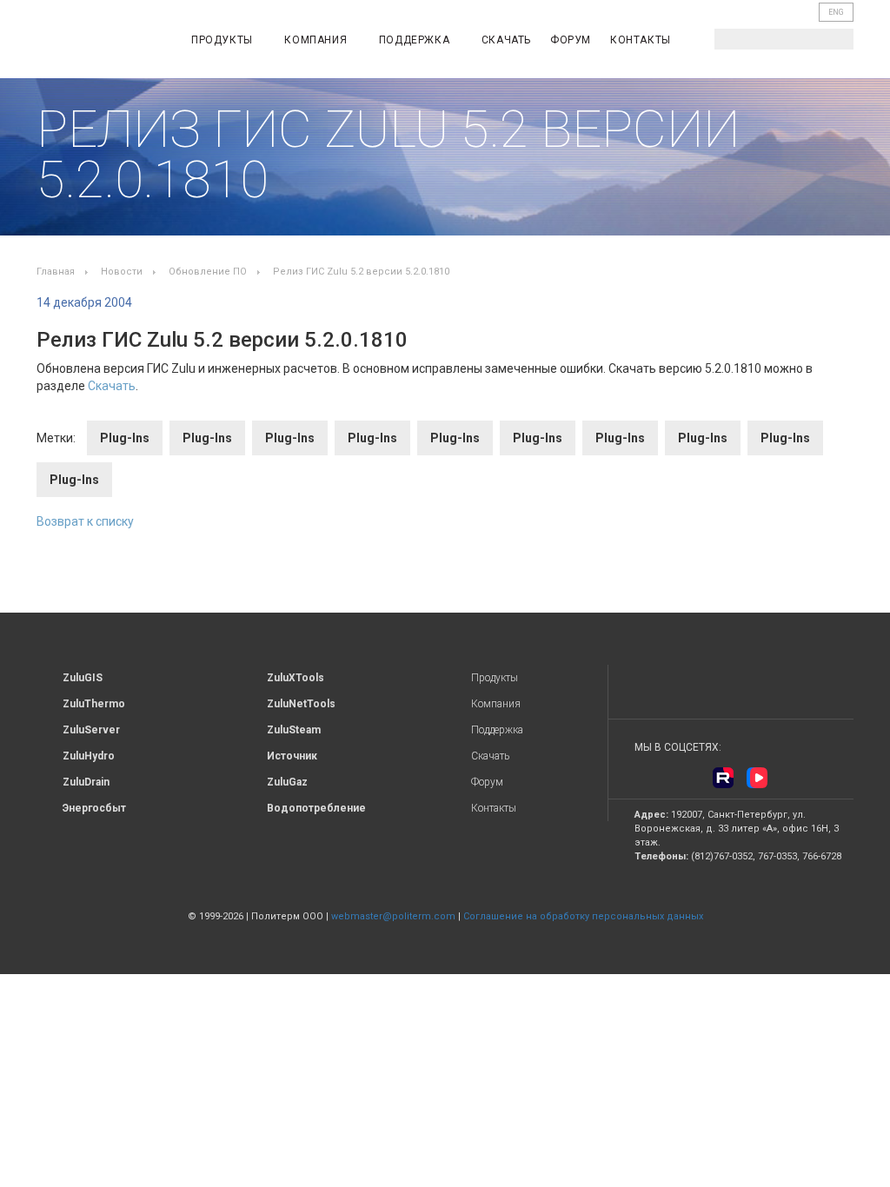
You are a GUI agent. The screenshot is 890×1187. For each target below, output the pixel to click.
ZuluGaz (287, 782)
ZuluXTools (295, 678)
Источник (292, 756)
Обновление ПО (208, 271)
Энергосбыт (94, 808)
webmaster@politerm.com (393, 916)
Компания (316, 40)
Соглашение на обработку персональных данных (583, 916)
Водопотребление (316, 808)
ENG (836, 12)
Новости (122, 271)
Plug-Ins (124, 438)
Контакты (640, 40)
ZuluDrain (86, 782)
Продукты (223, 40)
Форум (570, 40)
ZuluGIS (83, 678)
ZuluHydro (89, 756)
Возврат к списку (85, 521)
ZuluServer (91, 730)
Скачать (506, 40)
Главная (56, 271)
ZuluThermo (94, 704)
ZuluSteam (294, 730)
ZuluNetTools (301, 704)
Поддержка (416, 40)
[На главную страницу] (94, 42)
